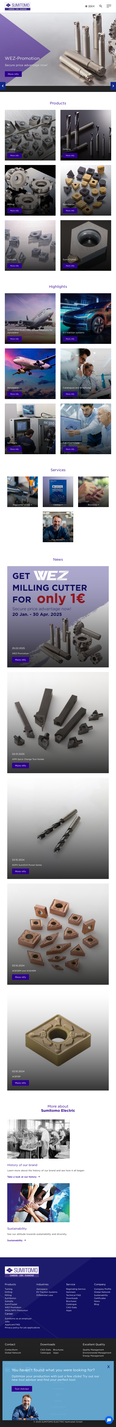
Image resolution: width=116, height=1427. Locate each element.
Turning (8, 1289)
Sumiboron (10, 1298)
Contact (10, 1344)
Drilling (8, 1292)
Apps (69, 1310)
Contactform (11, 1349)
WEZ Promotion (13, 1307)
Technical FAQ (73, 1295)
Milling (8, 1295)
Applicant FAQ (12, 1324)
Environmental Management (97, 1352)
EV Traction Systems (46, 1292)
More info (13, 74)
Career (9, 1313)
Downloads (72, 1298)
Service (70, 1284)
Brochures (71, 1301)
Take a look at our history (22, 1176)
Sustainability (15, 1240)
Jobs (7, 1321)
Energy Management (93, 1355)
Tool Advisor (22, 1388)
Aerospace (41, 1289)
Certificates (100, 1298)
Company (100, 1284)
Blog (96, 1304)
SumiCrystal (11, 1304)
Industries (42, 1284)
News (97, 1301)
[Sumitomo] (17, 6)
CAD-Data (71, 1307)
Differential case (44, 1295)
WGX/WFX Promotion (16, 1310)
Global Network (102, 1292)
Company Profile (102, 1289)
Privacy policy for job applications (22, 1327)
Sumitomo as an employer (18, 1318)
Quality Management (93, 1349)
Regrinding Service (75, 1289)
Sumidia (9, 1301)
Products (10, 1284)
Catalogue (71, 1304)
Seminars (71, 1292)
